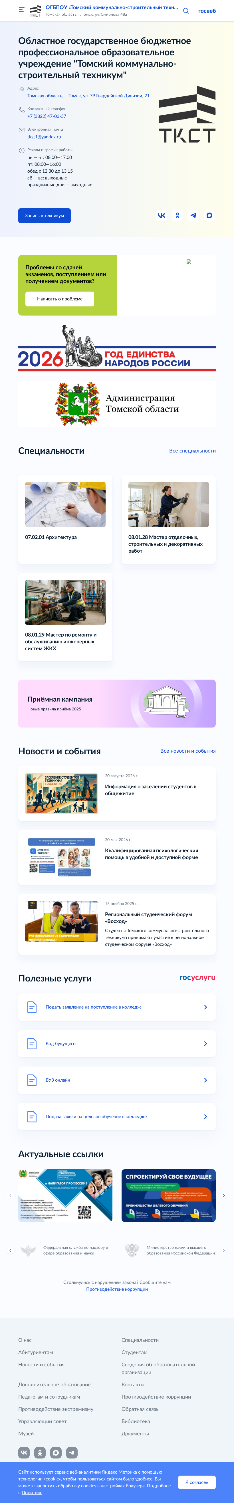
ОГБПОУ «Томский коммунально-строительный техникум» (117, 7)
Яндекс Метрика (119, 1472)
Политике (32, 1492)
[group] (65, 1195)
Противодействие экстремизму (55, 1409)
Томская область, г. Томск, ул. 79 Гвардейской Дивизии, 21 (88, 96)
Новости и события (41, 1364)
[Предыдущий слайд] (10, 1250)
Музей (26, 1434)
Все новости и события (188, 751)
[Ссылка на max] (56, 1452)
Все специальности (192, 451)
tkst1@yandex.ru (44, 137)
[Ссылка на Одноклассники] (178, 216)
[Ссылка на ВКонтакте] (24, 1452)
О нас (25, 1340)
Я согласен (196, 1482)
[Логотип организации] (35, 11)
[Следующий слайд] (223, 1195)
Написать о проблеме (59, 299)
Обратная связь (140, 1409)
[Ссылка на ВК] (162, 216)
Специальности (140, 1340)
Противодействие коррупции (117, 1289)
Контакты (133, 1384)
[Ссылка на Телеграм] (194, 216)
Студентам (135, 1352)
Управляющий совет (42, 1421)
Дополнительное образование (54, 1384)
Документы (135, 1434)
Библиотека (136, 1421)
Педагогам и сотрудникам (49, 1397)
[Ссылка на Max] (210, 216)
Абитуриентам (35, 1352)
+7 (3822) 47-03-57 (46, 116)
